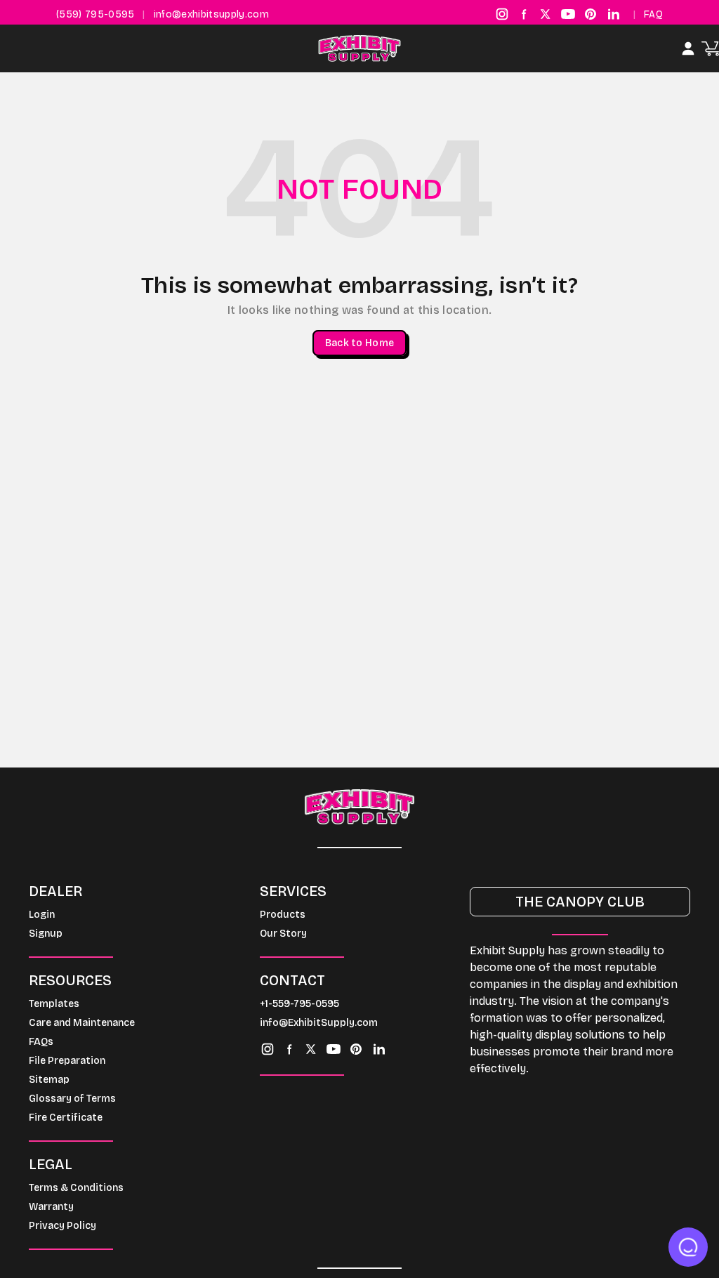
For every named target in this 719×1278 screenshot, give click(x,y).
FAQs (41, 1042)
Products (282, 915)
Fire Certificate (66, 1118)
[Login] (688, 48)
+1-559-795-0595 (299, 1004)
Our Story (283, 934)
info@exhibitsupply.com (211, 14)
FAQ (653, 14)
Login (42, 915)
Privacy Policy (62, 1226)
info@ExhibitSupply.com (319, 1023)
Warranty (51, 1207)
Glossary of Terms (72, 1099)
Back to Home (359, 343)
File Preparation (67, 1061)
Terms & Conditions (76, 1188)
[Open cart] (710, 49)
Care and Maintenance (82, 1023)
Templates (54, 1004)
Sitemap (49, 1080)
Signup (45, 934)
